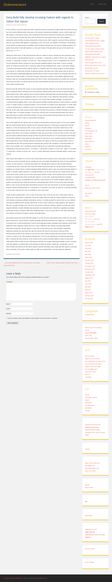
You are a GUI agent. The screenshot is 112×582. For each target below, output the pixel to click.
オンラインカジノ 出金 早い (94, 224)
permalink (17, 254)
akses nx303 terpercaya (92, 463)
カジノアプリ (89, 216)
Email (8, 309)
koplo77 (87, 400)
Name (8, 304)
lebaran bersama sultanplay (93, 327)
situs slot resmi (89, 549)
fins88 (87, 435)
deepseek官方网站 (91, 333)
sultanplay (88, 128)
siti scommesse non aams (93, 364)
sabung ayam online (91, 338)
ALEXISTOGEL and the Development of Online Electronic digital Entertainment (94, 70)
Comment (9, 282)
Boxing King (88, 515)
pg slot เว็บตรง (89, 562)
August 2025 (89, 278)
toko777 (87, 374)
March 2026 (88, 257)
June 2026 (88, 248)
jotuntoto (88, 146)
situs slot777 (17, 50)
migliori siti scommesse (92, 358)
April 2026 (88, 254)
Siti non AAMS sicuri (91, 369)
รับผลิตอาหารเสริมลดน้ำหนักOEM (95, 180)
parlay (87, 144)
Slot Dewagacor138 (91, 131)
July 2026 (88, 245)
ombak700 (88, 403)
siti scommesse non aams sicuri (95, 361)
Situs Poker (88, 139)
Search (87, 17)
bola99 (87, 395)
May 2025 (88, 287)
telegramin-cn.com (91, 529)
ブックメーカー (90, 222)
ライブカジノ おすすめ (92, 172)
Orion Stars (88, 335)
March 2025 (88, 293)
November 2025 (90, 269)
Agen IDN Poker (89, 141)
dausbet (87, 485)
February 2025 (89, 296)
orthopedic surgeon (91, 397)
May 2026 (88, 251)
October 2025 (89, 272)
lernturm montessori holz (93, 424)
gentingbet (88, 408)
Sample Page (102, 4)
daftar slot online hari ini (92, 188)
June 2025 (88, 284)
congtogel (88, 377)
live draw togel (89, 405)
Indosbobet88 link (90, 120)
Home (92, 4)
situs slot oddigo (90, 214)
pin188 (87, 330)
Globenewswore (15, 5)
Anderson (24, 25)
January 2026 (89, 263)
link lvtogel (88, 193)
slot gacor (88, 149)
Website (8, 313)
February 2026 (89, 260)
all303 (87, 196)
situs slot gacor (90, 356)
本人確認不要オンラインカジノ (95, 170)
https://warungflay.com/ (92, 468)
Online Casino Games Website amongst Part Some (63, 263)
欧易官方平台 (89, 227)
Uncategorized (89, 314)
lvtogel (87, 123)
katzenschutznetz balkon (92, 430)
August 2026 (89, 242)
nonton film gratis (90, 211)
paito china (88, 133)
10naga (87, 410)
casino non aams (90, 372)
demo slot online (90, 471)
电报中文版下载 (90, 532)
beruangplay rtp (90, 465)
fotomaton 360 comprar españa (95, 432)
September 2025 (90, 275)
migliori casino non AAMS (93, 366)
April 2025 (88, 290)
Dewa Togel (88, 136)
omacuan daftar (90, 177)
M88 (86, 501)
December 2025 (90, 266)
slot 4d (87, 185)
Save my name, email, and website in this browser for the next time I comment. (33, 318)
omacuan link (89, 175)
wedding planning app (92, 427)
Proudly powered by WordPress (13, 578)
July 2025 (88, 281)
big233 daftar (89, 487)
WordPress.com (42, 578)
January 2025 (89, 298)
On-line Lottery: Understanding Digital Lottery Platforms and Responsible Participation (94, 51)
